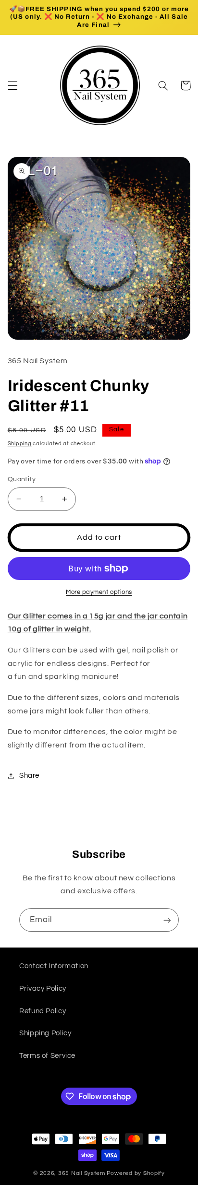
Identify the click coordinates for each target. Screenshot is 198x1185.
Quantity (22, 479)
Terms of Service (47, 1055)
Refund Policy (42, 1011)
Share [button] (29, 775)
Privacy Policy (42, 988)
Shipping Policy (45, 1033)
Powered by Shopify (136, 1173)
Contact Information (53, 966)
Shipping (20, 443)
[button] (12, 85)
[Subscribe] (167, 920)
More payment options (99, 592)
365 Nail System (81, 1173)
